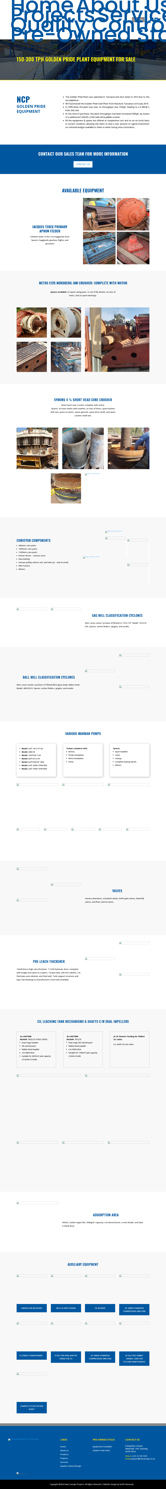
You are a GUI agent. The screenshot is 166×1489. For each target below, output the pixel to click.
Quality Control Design (70, 1466)
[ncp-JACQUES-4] (133, 248)
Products (64, 1454)
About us (64, 1450)
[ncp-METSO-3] (66, 322)
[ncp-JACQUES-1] (99, 214)
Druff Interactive (127, 1484)
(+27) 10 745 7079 (139, 1456)
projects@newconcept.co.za (143, 1459)
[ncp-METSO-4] (32, 357)
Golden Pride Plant (101, 1450)
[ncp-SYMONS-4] (128, 448)
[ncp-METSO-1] (117, 339)
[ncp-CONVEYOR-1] (92, 556)
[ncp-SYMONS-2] (83, 448)
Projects (52, 15)
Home (42, 5)
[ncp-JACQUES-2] (133, 214)
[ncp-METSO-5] (66, 357)
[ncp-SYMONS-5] (66, 488)
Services (64, 1462)
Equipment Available (102, 1446)
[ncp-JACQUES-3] (99, 248)
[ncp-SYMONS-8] (100, 474)
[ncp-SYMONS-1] (37, 448)
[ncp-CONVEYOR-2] (114, 530)
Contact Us (83, 164)
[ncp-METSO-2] (32, 322)
